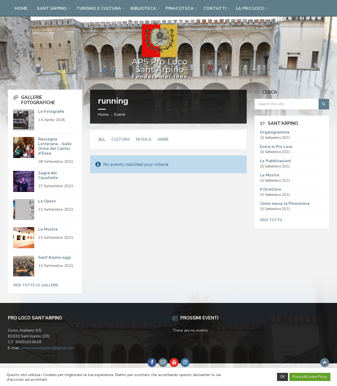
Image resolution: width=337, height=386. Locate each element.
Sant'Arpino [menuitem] (52, 8)
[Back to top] (324, 362)
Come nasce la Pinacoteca (285, 203)
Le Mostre (48, 229)
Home (103, 114)
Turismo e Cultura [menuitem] (98, 8)
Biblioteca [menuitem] (143, 8)
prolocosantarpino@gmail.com (48, 348)
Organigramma (274, 132)
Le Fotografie (51, 111)
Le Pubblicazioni (275, 161)
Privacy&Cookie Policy (310, 376)
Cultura (120, 139)
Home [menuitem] (21, 8)
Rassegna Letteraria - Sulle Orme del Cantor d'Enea (55, 146)
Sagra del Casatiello (48, 175)
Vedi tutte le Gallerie (35, 285)
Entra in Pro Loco (276, 146)
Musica (143, 139)
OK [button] (282, 376)
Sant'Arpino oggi (54, 257)
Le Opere (47, 201)
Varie (163, 139)
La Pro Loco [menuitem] (250, 8)
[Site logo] (160, 79)
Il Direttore (270, 189)
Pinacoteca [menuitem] (180, 8)
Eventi (119, 114)
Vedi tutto (271, 220)
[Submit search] (324, 104)
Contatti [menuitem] (215, 8)
